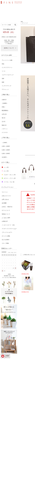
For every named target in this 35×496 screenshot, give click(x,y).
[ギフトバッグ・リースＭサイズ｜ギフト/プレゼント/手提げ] (27, 289)
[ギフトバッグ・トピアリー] (27, 271)
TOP (22, 21)
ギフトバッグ (25, 22)
